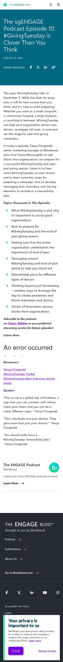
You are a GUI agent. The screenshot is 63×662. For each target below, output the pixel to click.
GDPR (8, 613)
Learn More (11, 483)
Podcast (10, 539)
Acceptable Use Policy (17, 606)
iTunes (12, 323)
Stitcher (23, 323)
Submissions (13, 549)
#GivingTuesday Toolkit (19, 374)
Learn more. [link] (35, 640)
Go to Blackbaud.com (19, 572)
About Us (11, 558)
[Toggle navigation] (58, 4)
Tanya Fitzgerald (15, 369)
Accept (16, 650)
